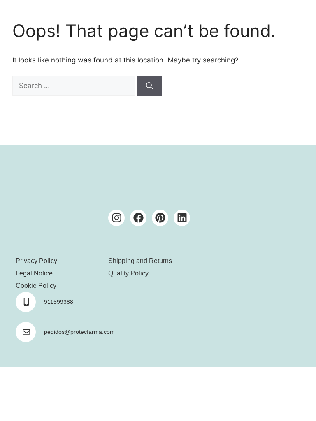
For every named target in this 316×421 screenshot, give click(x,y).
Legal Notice (34, 273)
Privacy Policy (36, 260)
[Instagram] (116, 218)
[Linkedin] (182, 218)
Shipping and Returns (140, 260)
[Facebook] (138, 218)
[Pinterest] (160, 218)
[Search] (149, 86)
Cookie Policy (36, 285)
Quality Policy (128, 273)
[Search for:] (74, 85)
